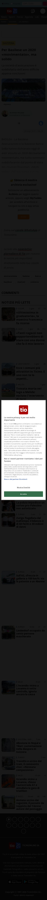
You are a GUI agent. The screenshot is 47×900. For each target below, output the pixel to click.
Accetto (23, 494)
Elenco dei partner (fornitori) (15, 479)
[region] (23, 450)
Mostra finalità (23, 487)
